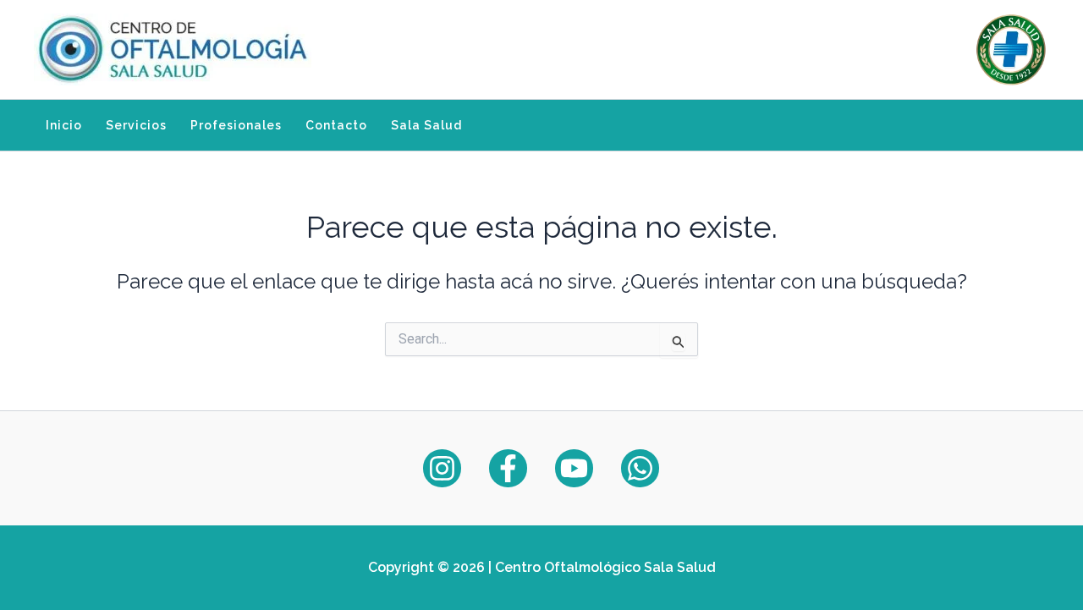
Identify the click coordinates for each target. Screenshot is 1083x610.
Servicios (136, 125)
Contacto (336, 125)
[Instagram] (442, 468)
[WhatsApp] (640, 468)
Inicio (64, 125)
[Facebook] (508, 468)
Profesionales (236, 125)
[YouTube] (574, 468)
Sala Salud (426, 125)
